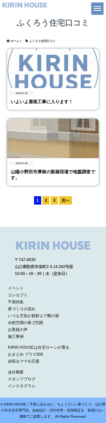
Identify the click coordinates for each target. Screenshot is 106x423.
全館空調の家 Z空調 (25, 323)
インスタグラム (21, 386)
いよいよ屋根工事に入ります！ (42, 101)
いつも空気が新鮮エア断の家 (33, 316)
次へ (66, 200)
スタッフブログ (21, 379)
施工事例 (16, 336)
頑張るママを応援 (23, 361)
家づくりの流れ (21, 309)
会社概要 (16, 372)
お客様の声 (18, 329)
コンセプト (18, 295)
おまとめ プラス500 (25, 354)
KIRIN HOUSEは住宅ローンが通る (38, 347)
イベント (16, 288)
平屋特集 (16, 302)
